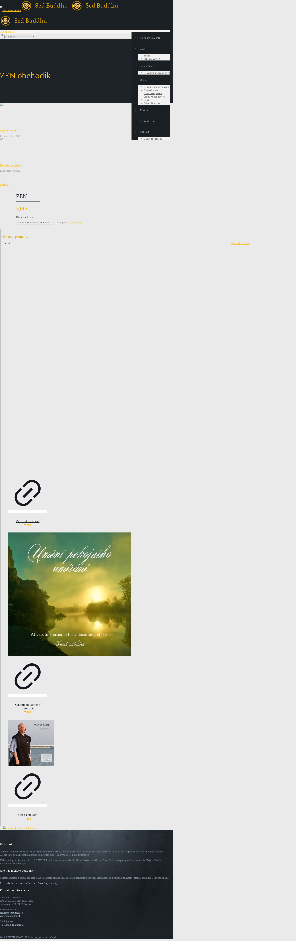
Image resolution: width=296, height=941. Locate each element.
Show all (5, 184)
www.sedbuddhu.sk (10, 915)
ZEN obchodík (7, 31)
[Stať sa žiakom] (27, 743)
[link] (34, 36)
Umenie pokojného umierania (27, 706)
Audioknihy (74, 222)
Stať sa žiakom (27, 814)
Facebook (6, 924)
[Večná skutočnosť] (27, 357)
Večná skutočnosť (27, 521)
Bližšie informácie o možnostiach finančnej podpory (29, 883)
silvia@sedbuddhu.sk (11, 912)
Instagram (18, 924)
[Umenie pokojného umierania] (27, 594)
